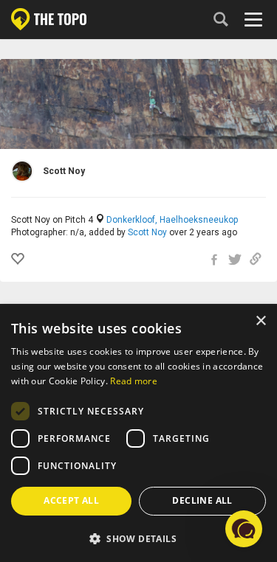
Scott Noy (147, 232)
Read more (133, 381)
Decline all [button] (202, 500)
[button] (138, 538)
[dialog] (138, 433)
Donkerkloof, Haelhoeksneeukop (172, 220)
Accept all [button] (71, 500)
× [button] (260, 321)
